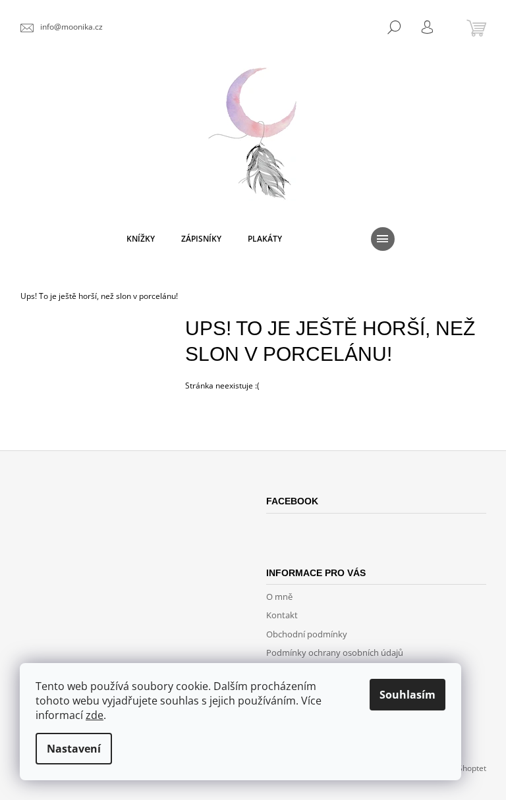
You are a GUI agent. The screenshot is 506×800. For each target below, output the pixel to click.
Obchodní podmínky (306, 634)
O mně (279, 596)
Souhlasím (408, 694)
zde (94, 715)
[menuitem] (140, 239)
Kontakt (282, 615)
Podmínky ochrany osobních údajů (334, 652)
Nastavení (74, 748)
